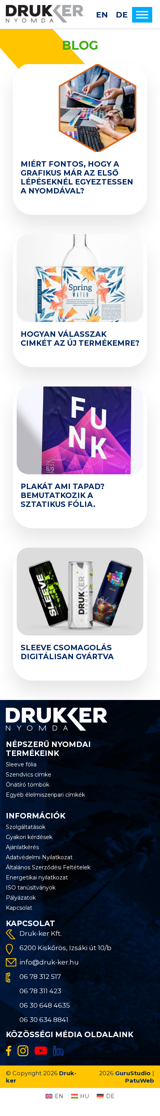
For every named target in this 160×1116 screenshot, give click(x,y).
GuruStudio (133, 1073)
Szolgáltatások (25, 827)
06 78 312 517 (40, 976)
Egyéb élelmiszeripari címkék (45, 794)
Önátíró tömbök (27, 784)
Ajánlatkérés (22, 847)
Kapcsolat (19, 907)
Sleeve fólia (21, 764)
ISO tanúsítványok (31, 887)
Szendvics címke (28, 774)
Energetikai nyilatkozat (37, 877)
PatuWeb (139, 1080)
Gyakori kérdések (29, 837)
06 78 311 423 (40, 991)
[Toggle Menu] (142, 14)
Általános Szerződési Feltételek (48, 867)
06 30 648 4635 (44, 1005)
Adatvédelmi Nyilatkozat (39, 857)
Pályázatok (21, 897)
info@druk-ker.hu (49, 962)
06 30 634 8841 (43, 1020)
